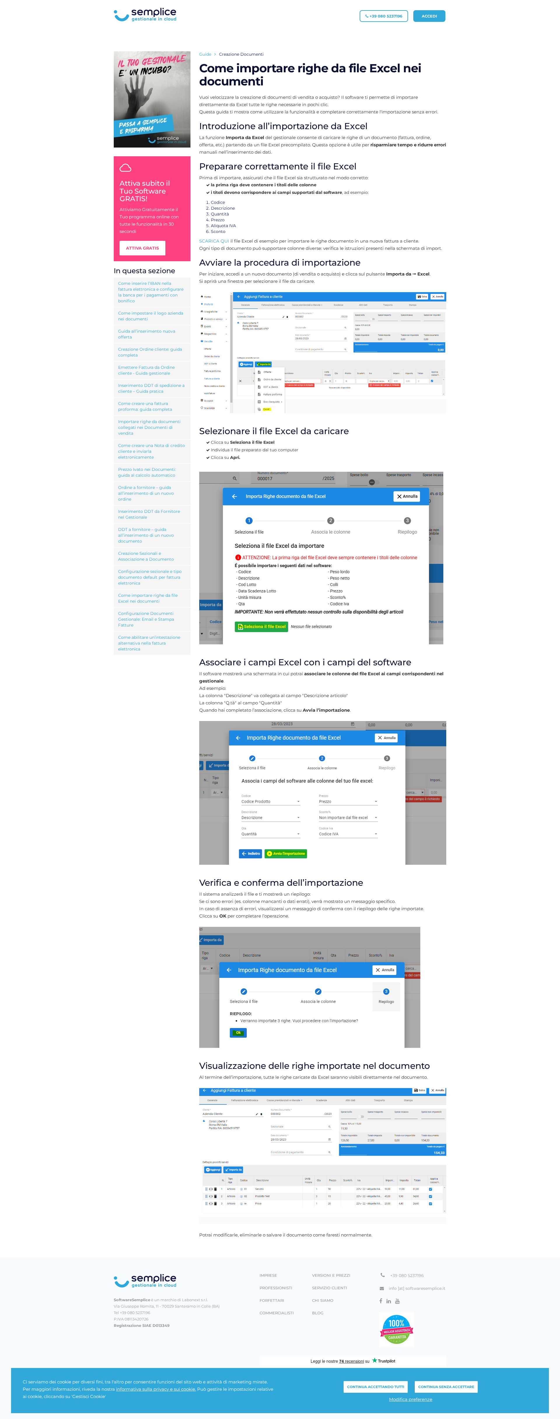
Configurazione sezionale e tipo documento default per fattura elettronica (150, 577)
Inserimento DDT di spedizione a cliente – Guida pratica (151, 388)
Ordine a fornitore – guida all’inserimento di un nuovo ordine (146, 493)
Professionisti (276, 1288)
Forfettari (272, 1300)
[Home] (145, 14)
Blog (317, 1313)
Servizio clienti (329, 1288)
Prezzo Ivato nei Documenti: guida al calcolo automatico (147, 472)
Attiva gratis (142, 248)
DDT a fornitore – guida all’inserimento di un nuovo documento (146, 535)
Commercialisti (277, 1313)
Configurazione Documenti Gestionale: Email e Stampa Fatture (146, 619)
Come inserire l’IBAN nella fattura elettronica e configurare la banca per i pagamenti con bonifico (150, 292)
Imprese (268, 1275)
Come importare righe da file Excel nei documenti (148, 598)
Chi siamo (322, 1300)
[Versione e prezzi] (152, 99)
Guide (205, 54)
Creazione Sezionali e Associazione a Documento (146, 556)
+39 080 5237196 (385, 16)
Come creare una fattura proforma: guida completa (145, 406)
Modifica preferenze (410, 1399)
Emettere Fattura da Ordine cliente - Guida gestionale (146, 370)
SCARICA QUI (214, 241)
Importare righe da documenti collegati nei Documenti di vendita (149, 427)
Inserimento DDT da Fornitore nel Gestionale (149, 514)
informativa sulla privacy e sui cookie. (156, 1389)
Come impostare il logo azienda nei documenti (150, 316)
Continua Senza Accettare (446, 1387)
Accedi (429, 16)
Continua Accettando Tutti (375, 1387)
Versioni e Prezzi (331, 1275)
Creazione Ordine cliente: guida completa (150, 352)
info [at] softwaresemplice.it (417, 1288)
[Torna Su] (167, 1281)
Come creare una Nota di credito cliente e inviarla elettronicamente (151, 451)
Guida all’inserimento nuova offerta (146, 334)
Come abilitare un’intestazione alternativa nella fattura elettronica (149, 643)
